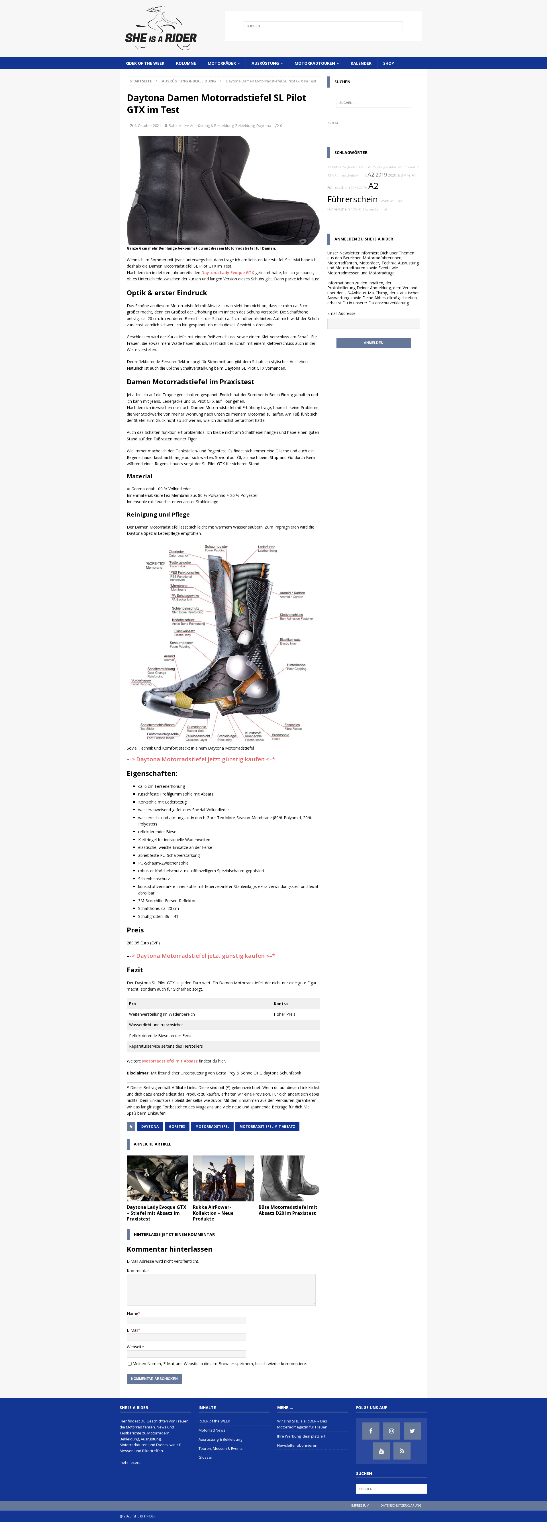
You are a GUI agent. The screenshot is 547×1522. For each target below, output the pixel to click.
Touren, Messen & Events (221, 1448)
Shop (388, 63)
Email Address (340, 313)
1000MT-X (334, 167)
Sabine (175, 125)
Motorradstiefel (212, 1126)
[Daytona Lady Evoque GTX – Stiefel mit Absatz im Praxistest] (157, 1178)
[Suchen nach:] (323, 26)
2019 (381, 174)
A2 (371, 174)
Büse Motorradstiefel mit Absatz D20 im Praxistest (288, 1210)
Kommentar (138, 1270)
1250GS (364, 167)
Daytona (263, 125)
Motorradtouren (315, 63)
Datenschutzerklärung (388, 302)
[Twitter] (412, 1431)
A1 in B (361, 175)
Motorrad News (212, 1430)
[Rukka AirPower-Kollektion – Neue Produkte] (223, 1178)
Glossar (205, 1457)
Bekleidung (245, 125)
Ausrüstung (265, 63)
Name (132, 1313)
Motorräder (222, 63)
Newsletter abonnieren (297, 1445)
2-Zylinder (349, 167)
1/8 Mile (404, 175)
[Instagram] (391, 1431)
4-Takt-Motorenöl (402, 167)
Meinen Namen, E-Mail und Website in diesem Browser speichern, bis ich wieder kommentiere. (219, 1363)
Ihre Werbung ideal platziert (301, 1436)
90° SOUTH (359, 188)
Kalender (361, 63)
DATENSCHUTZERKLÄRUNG (401, 1505)
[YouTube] (381, 1451)
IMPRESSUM (360, 1505)
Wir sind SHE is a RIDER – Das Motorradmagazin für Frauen (302, 1424)
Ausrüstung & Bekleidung (212, 125)
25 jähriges (380, 167)
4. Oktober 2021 (147, 125)
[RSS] (402, 1451)
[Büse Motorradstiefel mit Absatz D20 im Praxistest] (289, 1178)
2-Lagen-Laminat (375, 209)
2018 (393, 201)
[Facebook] (370, 1431)
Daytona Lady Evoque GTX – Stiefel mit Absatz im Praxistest (156, 1213)
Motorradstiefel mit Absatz (170, 1061)
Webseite (135, 1346)
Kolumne (186, 63)
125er (384, 201)
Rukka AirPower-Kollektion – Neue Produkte (213, 1213)
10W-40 (356, 209)
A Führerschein (343, 175)
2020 (392, 175)
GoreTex (177, 1126)
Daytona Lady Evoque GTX (227, 272)
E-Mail (132, 1330)
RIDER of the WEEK (144, 63)
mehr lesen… (131, 1462)
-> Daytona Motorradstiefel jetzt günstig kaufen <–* (202, 759)
